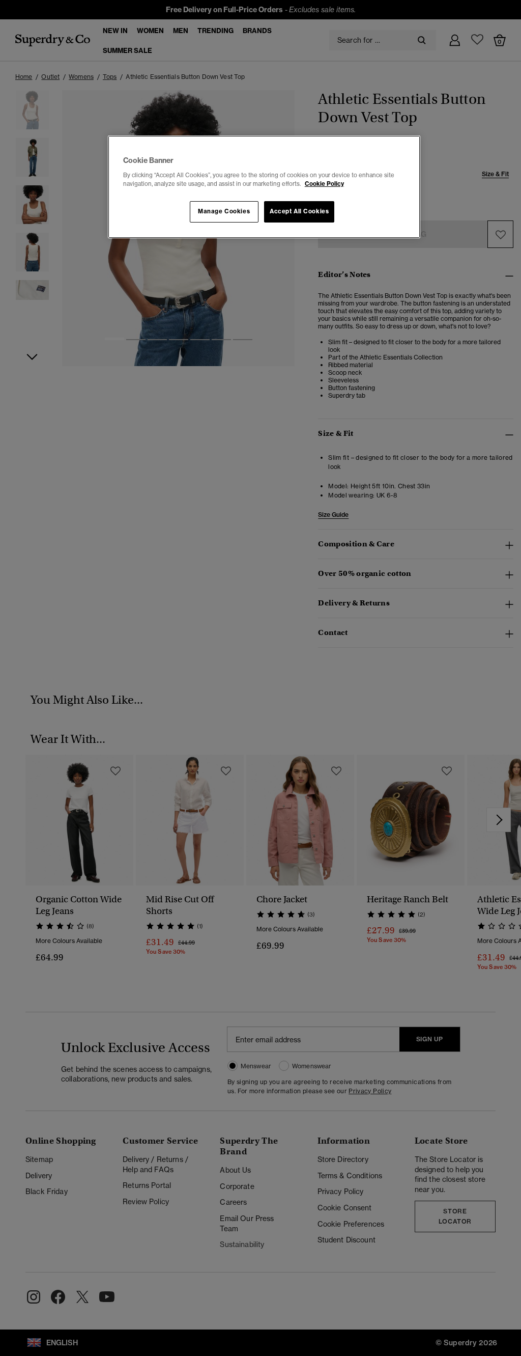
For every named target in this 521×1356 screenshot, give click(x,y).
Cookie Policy (324, 183)
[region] (264, 186)
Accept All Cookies (299, 211)
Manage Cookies (224, 211)
